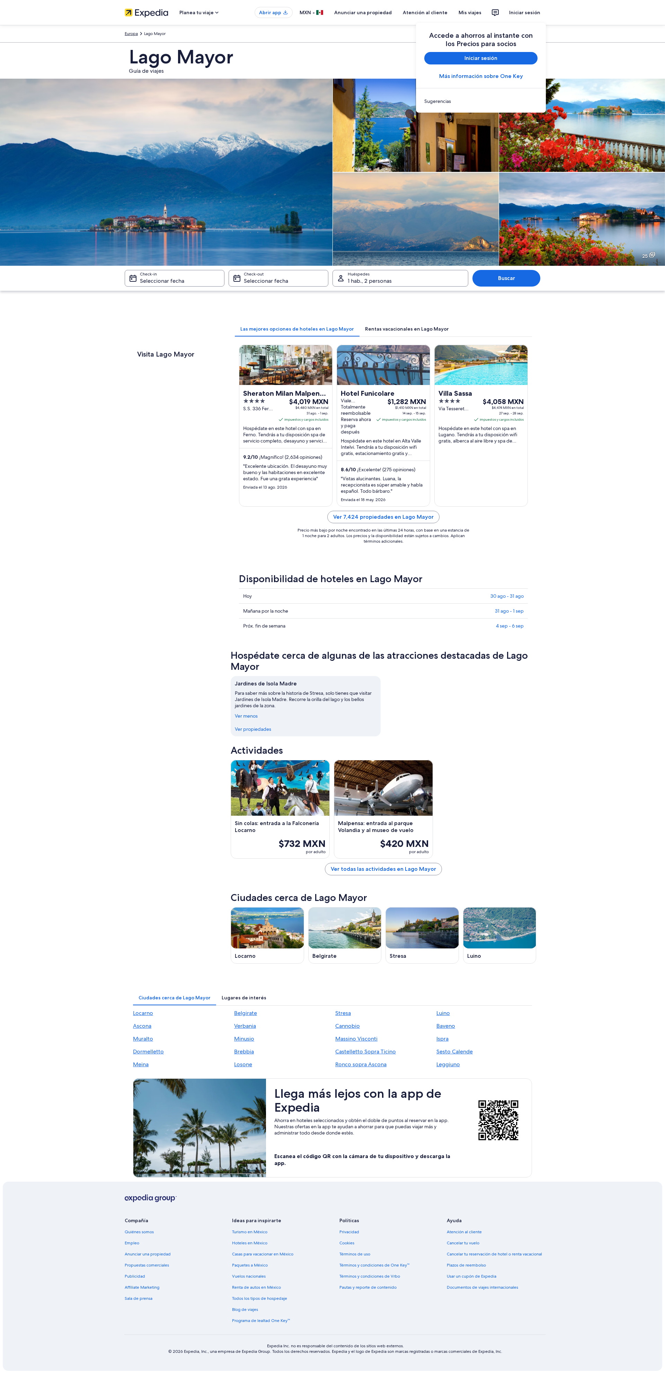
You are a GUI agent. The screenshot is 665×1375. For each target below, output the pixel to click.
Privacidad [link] (349, 1232)
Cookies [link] (346, 1243)
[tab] (297, 328)
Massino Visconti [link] (356, 1038)
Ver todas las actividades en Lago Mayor (383, 869)
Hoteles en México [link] (249, 1243)
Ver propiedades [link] (253, 729)
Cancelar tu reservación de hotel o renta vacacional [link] (494, 1254)
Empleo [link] (132, 1243)
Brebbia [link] (244, 1051)
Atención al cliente (425, 12)
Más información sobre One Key (481, 76)
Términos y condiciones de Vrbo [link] (369, 1276)
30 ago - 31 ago (507, 596)
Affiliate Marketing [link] (142, 1287)
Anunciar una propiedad (363, 12)
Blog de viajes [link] (245, 1309)
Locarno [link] (143, 1013)
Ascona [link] (142, 1026)
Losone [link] (243, 1064)
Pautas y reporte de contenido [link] (368, 1287)
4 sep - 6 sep (510, 626)
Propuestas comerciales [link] (147, 1265)
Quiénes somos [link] (139, 1232)
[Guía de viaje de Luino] (500, 935)
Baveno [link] (445, 1026)
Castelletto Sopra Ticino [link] (365, 1051)
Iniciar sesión (524, 12)
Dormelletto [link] (148, 1051)
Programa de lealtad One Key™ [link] (261, 1320)
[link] (481, 101)
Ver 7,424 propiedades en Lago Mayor (383, 517)
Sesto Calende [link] (454, 1051)
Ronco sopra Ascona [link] (361, 1064)
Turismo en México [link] (249, 1232)
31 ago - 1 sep (509, 611)
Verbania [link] (245, 1026)
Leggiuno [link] (448, 1064)
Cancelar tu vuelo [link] (463, 1243)
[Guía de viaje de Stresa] (422, 935)
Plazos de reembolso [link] (466, 1265)
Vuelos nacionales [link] (249, 1276)
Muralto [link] (143, 1038)
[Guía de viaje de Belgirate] (345, 935)
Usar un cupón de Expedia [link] (471, 1276)
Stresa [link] (343, 1013)
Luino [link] (443, 1013)
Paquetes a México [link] (250, 1265)
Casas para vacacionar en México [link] (262, 1254)
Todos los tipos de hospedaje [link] (259, 1298)
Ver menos (246, 716)
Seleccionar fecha (162, 280)
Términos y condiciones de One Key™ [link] (374, 1265)
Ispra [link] (442, 1038)
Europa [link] (131, 33)
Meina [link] (141, 1064)
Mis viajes (470, 12)
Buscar (506, 278)
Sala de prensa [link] (138, 1298)
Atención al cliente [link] (464, 1232)
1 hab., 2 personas (370, 280)
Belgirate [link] (245, 1013)
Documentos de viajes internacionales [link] (482, 1287)
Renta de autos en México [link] (256, 1287)
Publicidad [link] (135, 1276)
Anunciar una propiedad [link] (148, 1254)
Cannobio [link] (347, 1026)
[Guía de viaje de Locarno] (267, 935)
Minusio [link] (244, 1038)
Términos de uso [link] (354, 1254)
